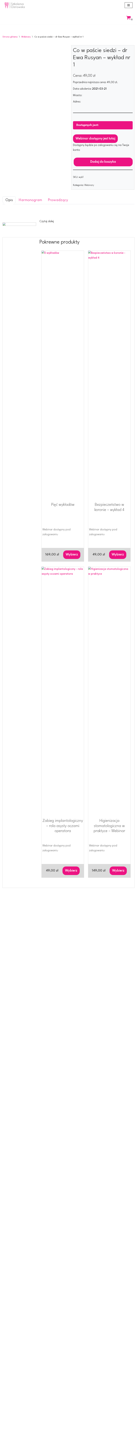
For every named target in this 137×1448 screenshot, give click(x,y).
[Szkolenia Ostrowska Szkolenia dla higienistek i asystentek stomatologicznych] (15, 5)
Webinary (26, 37)
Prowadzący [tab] (58, 200)
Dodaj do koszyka (103, 161)
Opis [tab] (9, 200)
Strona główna (10, 37)
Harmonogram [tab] (30, 200)
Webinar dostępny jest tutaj (95, 138)
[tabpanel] (68, 216)
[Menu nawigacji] (128, 5)
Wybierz (72, 554)
